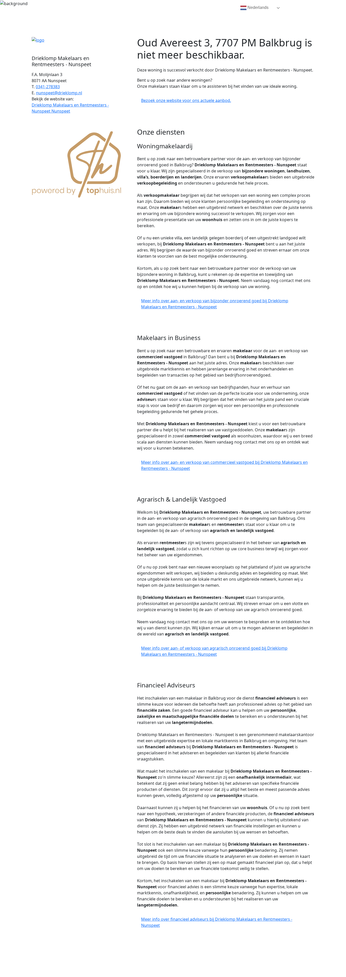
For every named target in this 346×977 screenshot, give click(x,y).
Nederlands (257, 7)
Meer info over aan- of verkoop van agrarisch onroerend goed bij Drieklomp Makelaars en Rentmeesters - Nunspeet (214, 651)
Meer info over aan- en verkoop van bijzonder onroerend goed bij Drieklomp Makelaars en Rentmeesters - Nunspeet (214, 304)
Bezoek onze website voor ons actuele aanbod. (186, 100)
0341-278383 (48, 87)
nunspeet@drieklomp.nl (59, 93)
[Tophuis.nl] (77, 163)
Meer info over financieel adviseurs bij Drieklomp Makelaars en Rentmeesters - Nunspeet (216, 922)
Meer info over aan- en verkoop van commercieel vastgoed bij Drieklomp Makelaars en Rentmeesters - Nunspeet (224, 465)
